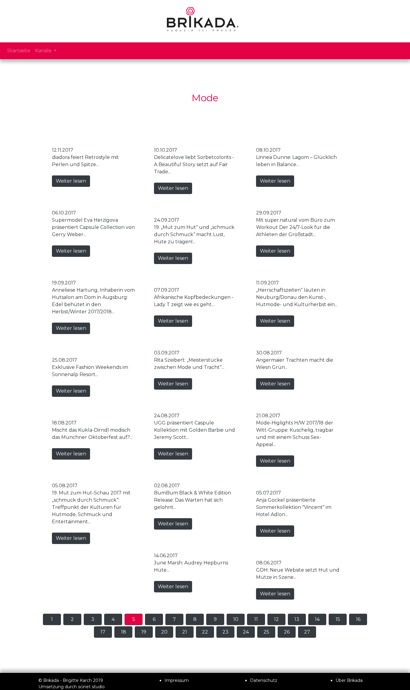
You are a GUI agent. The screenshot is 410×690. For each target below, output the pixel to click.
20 (164, 632)
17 (103, 632)
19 (143, 632)
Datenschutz (263, 680)
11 (256, 619)
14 (317, 619)
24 (246, 632)
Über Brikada (349, 680)
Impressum (176, 680)
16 (358, 619)
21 (184, 632)
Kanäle (44, 50)
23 (225, 632)
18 (123, 632)
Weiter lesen (71, 181)
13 (296, 619)
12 (276, 619)
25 (266, 632)
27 (307, 632)
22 (205, 632)
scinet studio (91, 686)
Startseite (18, 50)
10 (235, 619)
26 (287, 632)
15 (338, 619)
